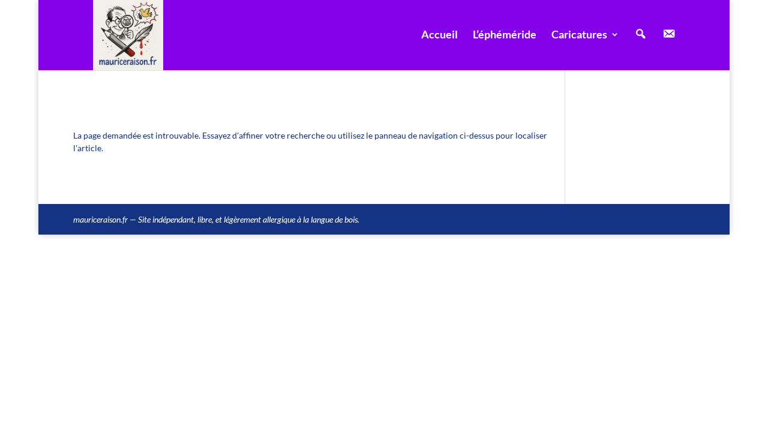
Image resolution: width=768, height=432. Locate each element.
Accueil (439, 35)
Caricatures (579, 35)
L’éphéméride (504, 35)
